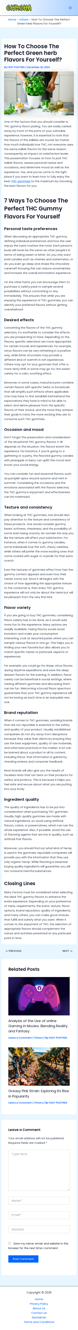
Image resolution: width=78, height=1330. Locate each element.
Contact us (39, 1313)
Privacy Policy (39, 1304)
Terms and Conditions (39, 1322)
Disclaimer (39, 1317)
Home (12, 19)
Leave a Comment (20, 1037)
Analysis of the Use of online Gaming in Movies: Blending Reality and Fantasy (38, 1026)
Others (24, 19)
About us (39, 1308)
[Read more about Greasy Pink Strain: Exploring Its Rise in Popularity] (38, 1066)
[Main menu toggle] (70, 8)
